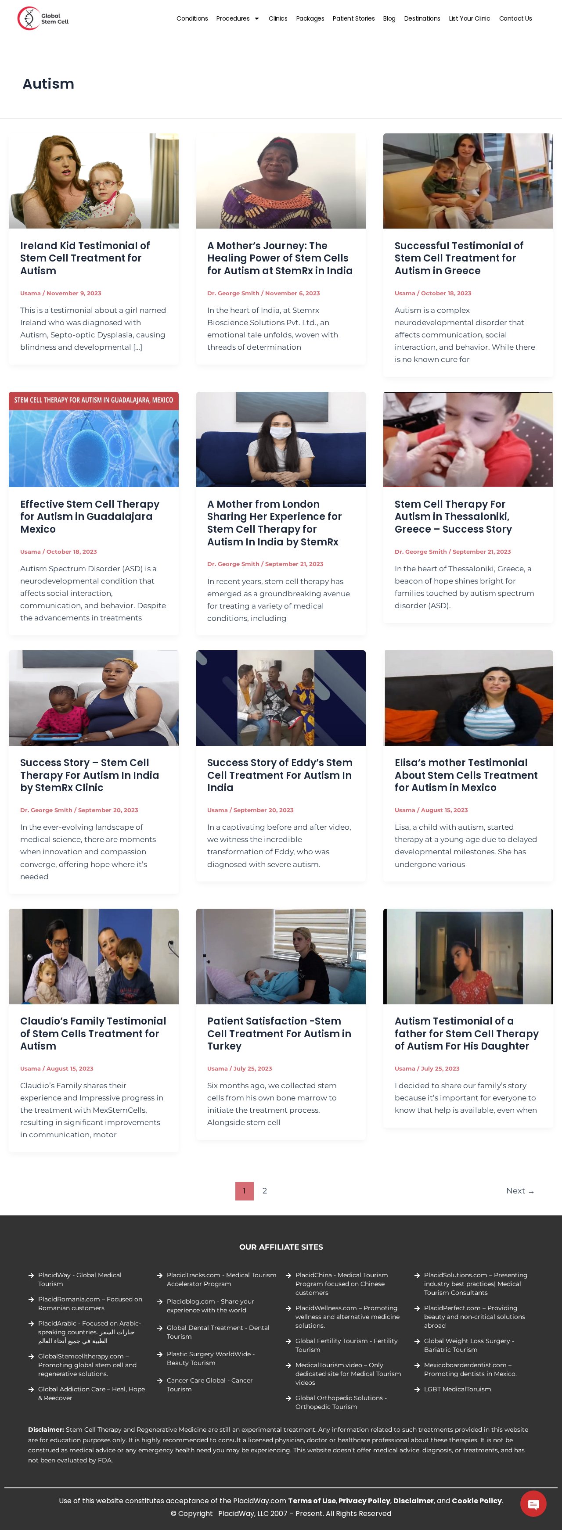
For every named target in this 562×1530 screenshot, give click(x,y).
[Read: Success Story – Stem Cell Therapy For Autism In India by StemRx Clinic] (94, 697)
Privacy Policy (364, 1501)
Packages (310, 18)
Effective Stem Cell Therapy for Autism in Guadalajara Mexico (89, 517)
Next (520, 1191)
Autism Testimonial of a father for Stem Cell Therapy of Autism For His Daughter (467, 1033)
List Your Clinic (469, 18)
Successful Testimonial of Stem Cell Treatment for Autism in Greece (459, 258)
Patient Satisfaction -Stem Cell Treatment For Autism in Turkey (279, 1033)
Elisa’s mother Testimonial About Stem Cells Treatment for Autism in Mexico (466, 775)
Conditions (192, 18)
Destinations (422, 18)
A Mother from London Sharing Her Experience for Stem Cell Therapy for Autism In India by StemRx (274, 523)
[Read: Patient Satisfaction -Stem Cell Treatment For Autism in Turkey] (281, 955)
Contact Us (515, 18)
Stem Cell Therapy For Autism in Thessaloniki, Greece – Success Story (453, 517)
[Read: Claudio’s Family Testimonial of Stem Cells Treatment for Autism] (94, 955)
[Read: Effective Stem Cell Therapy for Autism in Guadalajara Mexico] (94, 438)
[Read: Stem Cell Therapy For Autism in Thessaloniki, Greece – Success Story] (468, 438)
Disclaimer (413, 1501)
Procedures (232, 18)
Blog (389, 18)
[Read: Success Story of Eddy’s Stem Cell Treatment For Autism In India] (281, 697)
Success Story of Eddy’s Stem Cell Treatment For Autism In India (280, 775)
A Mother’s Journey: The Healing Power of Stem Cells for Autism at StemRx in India (280, 258)
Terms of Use (312, 1501)
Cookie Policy (477, 1501)
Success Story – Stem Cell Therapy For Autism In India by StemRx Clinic (89, 775)
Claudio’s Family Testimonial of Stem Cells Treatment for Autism (93, 1033)
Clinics (278, 18)
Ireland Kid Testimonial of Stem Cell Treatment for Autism (85, 258)
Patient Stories (354, 18)
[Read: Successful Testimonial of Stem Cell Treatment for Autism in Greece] (468, 180)
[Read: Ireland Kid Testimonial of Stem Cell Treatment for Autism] (94, 180)
